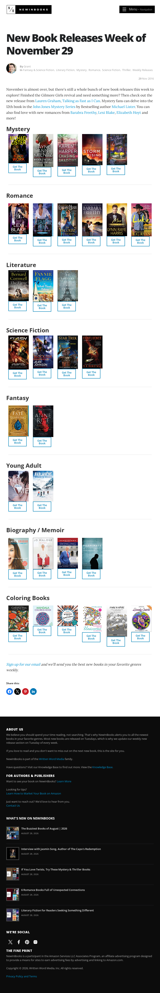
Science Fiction (111, 70)
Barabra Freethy (83, 112)
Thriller (126, 70)
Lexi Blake (106, 112)
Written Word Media (51, 759)
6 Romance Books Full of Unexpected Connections (53, 890)
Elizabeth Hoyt (128, 112)
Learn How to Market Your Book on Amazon (33, 793)
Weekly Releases (142, 70)
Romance (94, 70)
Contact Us (13, 805)
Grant (27, 66)
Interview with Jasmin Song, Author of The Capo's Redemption (61, 849)
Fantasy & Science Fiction (38, 70)
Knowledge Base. (102, 767)
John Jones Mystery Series (54, 106)
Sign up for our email (23, 664)
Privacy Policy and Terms (21, 976)
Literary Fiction (65, 70)
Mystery (81, 70)
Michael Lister (123, 106)
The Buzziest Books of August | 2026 (44, 828)
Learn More (64, 781)
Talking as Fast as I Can (81, 101)
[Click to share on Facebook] (9, 691)
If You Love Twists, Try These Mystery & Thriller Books (55, 869)
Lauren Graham (48, 101)
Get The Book (17, 168)
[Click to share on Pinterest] (25, 691)
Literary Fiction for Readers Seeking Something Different (57, 910)
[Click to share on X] (17, 691)
